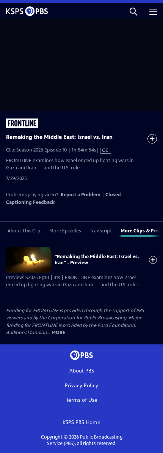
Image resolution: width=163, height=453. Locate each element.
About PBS (81, 371)
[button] (133, 11)
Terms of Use (81, 400)
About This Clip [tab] (24, 231)
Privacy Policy (81, 385)
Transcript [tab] (100, 231)
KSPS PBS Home (81, 422)
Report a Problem (80, 195)
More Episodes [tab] (65, 231)
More (58, 333)
